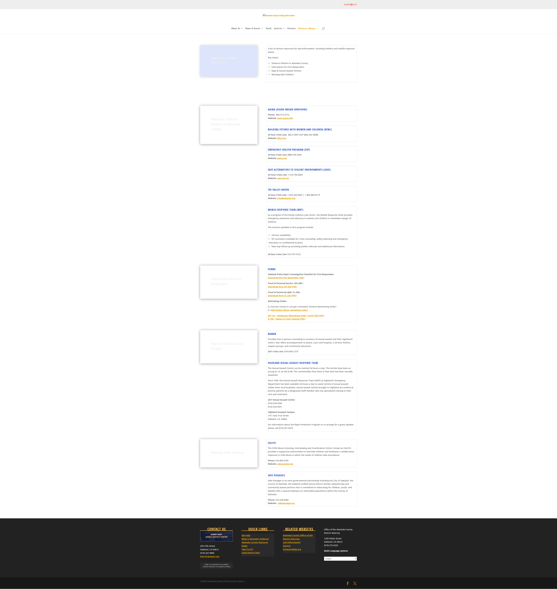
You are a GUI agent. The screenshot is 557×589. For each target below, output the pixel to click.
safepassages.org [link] (286, 503)
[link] (279, 16)
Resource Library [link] (306, 28)
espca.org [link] (282, 158)
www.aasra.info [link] (285, 118)
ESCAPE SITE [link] (350, 5)
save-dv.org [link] (283, 178)
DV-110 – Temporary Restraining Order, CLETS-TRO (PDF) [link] (296, 315)
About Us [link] (235, 28)
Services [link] (278, 28)
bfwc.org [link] (281, 138)
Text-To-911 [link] (247, 549)
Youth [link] (269, 28)
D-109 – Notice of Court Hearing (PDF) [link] (286, 319)
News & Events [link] (253, 28)
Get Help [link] (246, 535)
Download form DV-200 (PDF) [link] (282, 286)
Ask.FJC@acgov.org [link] (209, 556)
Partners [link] (291, 28)
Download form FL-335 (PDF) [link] (282, 295)
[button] (347, 583)
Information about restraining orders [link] (289, 310)
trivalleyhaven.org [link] (286, 198)
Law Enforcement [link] (291, 542)
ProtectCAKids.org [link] (292, 549)
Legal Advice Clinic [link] (251, 552)
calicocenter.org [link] (285, 463)
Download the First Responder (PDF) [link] (286, 277)
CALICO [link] (286, 545)
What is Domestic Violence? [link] (255, 538)
